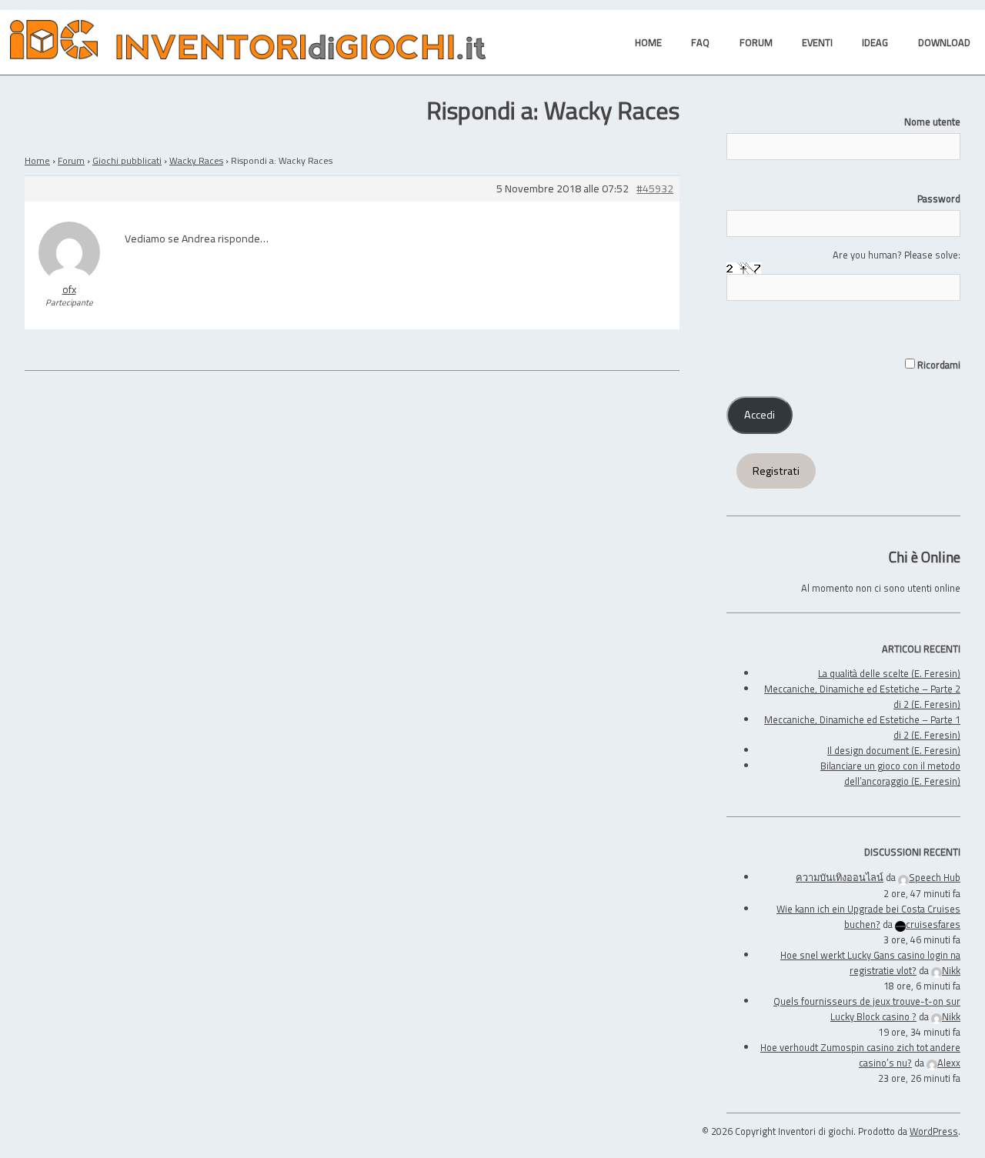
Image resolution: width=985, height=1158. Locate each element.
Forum (71, 160)
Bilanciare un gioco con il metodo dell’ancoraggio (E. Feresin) (890, 773)
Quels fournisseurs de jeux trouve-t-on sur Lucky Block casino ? (866, 1008)
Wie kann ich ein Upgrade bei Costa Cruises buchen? (868, 916)
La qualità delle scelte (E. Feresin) (889, 673)
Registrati (776, 470)
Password (938, 198)
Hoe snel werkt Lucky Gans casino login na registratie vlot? (870, 962)
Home (37, 160)
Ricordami (937, 364)
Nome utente (932, 121)
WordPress (934, 1131)
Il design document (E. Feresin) (893, 750)
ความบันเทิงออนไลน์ (839, 877)
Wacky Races (196, 160)
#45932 (654, 188)
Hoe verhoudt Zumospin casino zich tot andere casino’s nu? (860, 1055)
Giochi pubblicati (127, 160)
